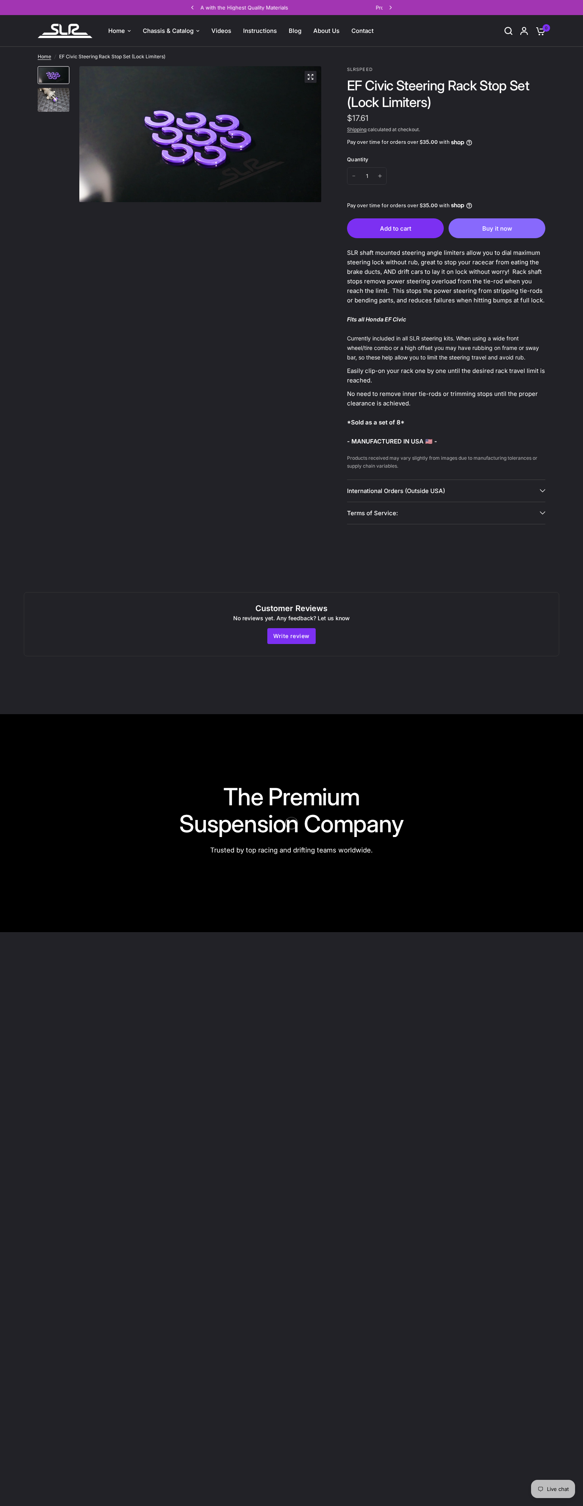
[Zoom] (310, 77)
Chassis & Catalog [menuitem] (168, 30)
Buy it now (497, 228)
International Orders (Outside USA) (396, 491)
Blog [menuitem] (295, 30)
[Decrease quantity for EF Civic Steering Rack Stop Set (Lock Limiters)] (353, 176)
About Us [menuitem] (326, 30)
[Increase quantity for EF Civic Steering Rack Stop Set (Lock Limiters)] (380, 176)
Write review (291, 636)
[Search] (508, 31)
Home (44, 56)
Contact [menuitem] (362, 30)
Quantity (357, 159)
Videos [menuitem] (221, 30)
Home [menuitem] (116, 30)
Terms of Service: (372, 513)
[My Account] (524, 31)
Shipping (356, 129)
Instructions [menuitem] (260, 30)
